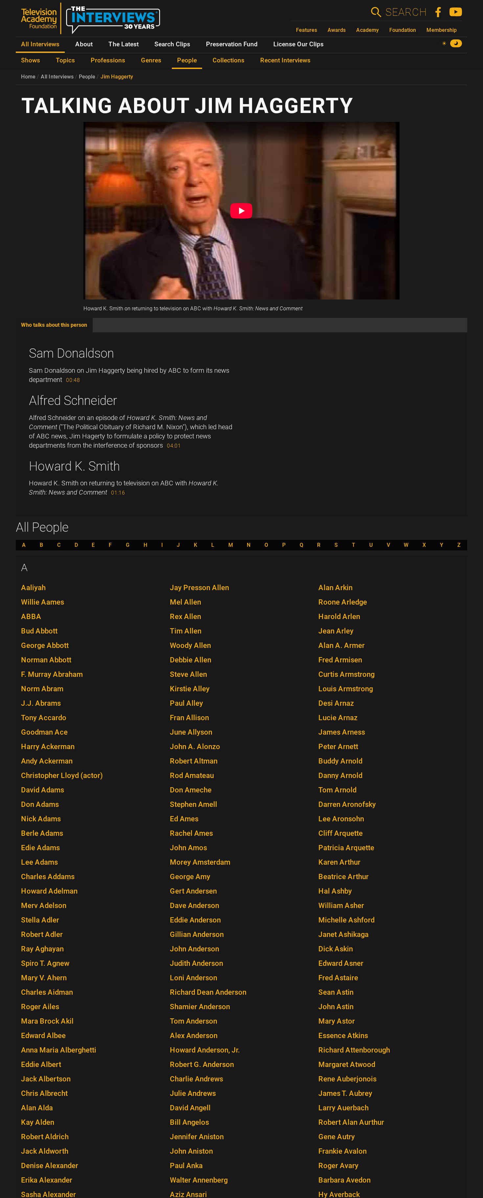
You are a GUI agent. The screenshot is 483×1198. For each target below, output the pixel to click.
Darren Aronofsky (347, 804)
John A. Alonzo (195, 747)
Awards (337, 30)
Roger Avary (338, 1166)
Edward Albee (43, 1036)
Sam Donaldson (71, 353)
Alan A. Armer (341, 645)
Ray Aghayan (42, 949)
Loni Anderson (193, 978)
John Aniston (191, 1151)
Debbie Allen (190, 660)
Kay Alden (37, 1122)
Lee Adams (39, 862)
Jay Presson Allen (199, 588)
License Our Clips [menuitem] (298, 44)
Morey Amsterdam (200, 862)
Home (28, 77)
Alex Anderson (194, 1036)
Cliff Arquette (340, 833)
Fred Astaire (338, 978)
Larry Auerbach (343, 1108)
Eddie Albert (41, 1064)
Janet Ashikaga (343, 934)
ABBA (31, 616)
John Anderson (194, 949)
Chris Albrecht (44, 1093)
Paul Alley (186, 703)
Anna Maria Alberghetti (58, 1050)
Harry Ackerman (48, 747)
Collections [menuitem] (228, 60)
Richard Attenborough (354, 1050)
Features (306, 30)
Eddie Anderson (195, 920)
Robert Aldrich (45, 1137)
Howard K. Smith (74, 466)
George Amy (190, 877)
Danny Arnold (340, 775)
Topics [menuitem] (65, 60)
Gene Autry (336, 1137)
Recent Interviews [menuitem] (285, 60)
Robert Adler (42, 934)
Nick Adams (41, 819)
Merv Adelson (43, 905)
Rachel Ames (191, 833)
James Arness (341, 732)
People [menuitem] (187, 60)
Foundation (402, 30)
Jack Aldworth (44, 1151)
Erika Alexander (46, 1180)
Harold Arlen (339, 616)
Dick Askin (335, 949)
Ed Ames (184, 819)
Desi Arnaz (336, 703)
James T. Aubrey (345, 1093)
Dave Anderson (194, 905)
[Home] (93, 21)
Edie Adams (40, 848)
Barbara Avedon (344, 1180)
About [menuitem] (84, 44)
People (87, 77)
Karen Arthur (339, 862)
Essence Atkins (343, 1036)
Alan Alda (37, 1108)
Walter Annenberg (199, 1180)
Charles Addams (48, 877)
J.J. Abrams (41, 703)
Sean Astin (336, 992)
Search (405, 12)
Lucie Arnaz (337, 718)
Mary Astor (336, 1021)
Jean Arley (336, 631)
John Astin (336, 1007)
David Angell (190, 1108)
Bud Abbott (39, 631)
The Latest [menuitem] (123, 44)
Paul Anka (186, 1166)
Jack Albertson (46, 1079)
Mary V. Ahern (44, 978)
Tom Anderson (193, 1021)
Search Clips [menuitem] (172, 44)
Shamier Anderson (200, 1007)
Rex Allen (185, 616)
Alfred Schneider (73, 400)
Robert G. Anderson (202, 1064)
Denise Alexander (49, 1166)
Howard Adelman (49, 891)
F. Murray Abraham (52, 674)
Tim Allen (185, 631)
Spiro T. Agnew (45, 963)
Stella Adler (40, 920)
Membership (441, 30)
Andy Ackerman (47, 761)
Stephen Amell (193, 804)
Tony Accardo (43, 718)
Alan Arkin (335, 588)
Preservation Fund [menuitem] (232, 44)
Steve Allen (188, 674)
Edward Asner (340, 963)
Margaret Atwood (346, 1064)
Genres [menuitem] (151, 60)
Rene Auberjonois (347, 1079)
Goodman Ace (44, 732)
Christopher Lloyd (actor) (62, 775)
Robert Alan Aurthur (351, 1122)
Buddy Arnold (340, 761)
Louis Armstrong (345, 689)
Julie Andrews (193, 1093)
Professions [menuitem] (108, 60)
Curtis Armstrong (346, 674)
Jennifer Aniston (197, 1137)
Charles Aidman (47, 992)
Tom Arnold (337, 790)
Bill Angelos (189, 1122)
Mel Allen (185, 602)
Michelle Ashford (346, 920)
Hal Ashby (335, 891)
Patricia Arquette (346, 848)
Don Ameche (191, 790)
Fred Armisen (340, 660)
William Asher (341, 905)
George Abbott (45, 645)
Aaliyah (33, 588)
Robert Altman (194, 761)
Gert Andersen (193, 891)
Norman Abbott (46, 660)
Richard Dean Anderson (208, 992)
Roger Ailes (40, 1007)
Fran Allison (189, 718)
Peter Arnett (338, 747)
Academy (367, 30)
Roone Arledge (342, 602)
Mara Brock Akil (47, 1021)
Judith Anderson (196, 963)
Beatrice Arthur (343, 877)
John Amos (188, 848)
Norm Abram (42, 689)
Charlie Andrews (196, 1079)
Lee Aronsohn (341, 819)
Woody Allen (190, 645)
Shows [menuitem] (30, 60)
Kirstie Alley (190, 689)
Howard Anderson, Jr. (205, 1050)
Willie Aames (42, 602)
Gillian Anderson (197, 934)
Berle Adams (42, 833)
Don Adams (40, 804)
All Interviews (57, 77)
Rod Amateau (192, 775)
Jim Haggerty (117, 77)
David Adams (42, 790)
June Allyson (191, 732)
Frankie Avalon (342, 1151)
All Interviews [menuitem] (40, 44)
